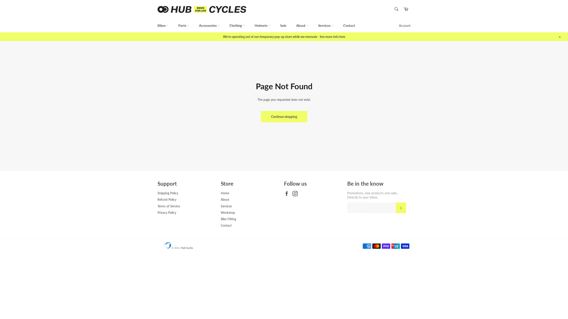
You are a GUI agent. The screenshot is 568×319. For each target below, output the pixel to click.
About (301, 25)
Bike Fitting (228, 219)
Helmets (261, 25)
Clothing (236, 25)
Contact (349, 25)
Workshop (228, 212)
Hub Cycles (187, 247)
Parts (182, 25)
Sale (283, 25)
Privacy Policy (167, 212)
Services (324, 25)
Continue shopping (284, 117)
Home (225, 193)
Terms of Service (169, 206)
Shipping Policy (168, 193)
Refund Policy (167, 199)
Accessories (208, 25)
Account (404, 25)
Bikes (162, 25)
